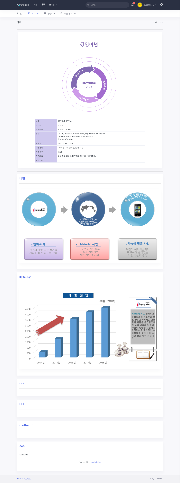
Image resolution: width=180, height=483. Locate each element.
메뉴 (36, 5)
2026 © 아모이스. (24, 478)
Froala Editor (95, 462)
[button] (33, 13)
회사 (155, 22)
